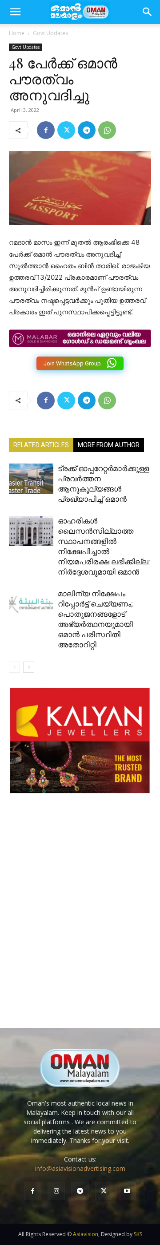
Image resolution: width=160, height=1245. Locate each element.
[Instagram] (56, 1191)
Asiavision (85, 1234)
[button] (147, 12)
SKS (138, 1234)
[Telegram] (87, 130)
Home (16, 33)
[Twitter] (66, 130)
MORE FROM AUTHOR (109, 444)
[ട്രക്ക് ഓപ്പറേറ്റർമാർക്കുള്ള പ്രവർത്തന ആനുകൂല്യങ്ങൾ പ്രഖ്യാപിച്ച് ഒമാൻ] (31, 479)
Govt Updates (50, 33)
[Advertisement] (80, 919)
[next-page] (28, 667)
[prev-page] (14, 667)
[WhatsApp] (107, 130)
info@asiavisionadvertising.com (80, 1168)
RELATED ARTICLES (41, 444)
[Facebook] (46, 130)
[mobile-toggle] (15, 12)
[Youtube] (127, 1191)
